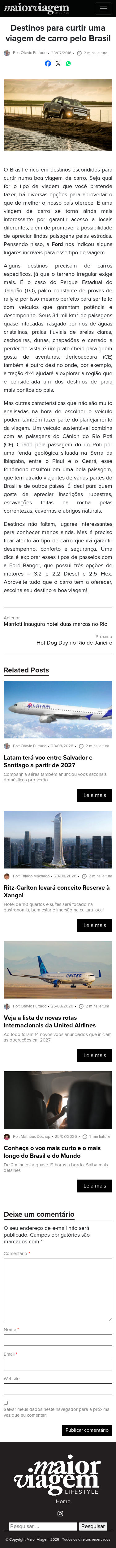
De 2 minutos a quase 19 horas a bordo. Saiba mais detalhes (56, 1167)
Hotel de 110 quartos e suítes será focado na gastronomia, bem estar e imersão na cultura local (54, 907)
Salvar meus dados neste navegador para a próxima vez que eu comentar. (57, 1412)
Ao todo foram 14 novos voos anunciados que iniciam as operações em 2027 (58, 1037)
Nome (11, 1330)
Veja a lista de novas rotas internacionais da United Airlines (50, 1022)
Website (11, 1379)
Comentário (17, 1254)
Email (10, 1354)
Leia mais (95, 795)
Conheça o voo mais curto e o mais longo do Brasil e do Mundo (52, 1152)
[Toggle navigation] (103, 8)
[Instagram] (58, 1513)
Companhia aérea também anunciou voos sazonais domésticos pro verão (55, 777)
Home (63, 1501)
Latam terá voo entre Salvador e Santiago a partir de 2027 (48, 761)
